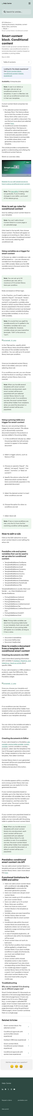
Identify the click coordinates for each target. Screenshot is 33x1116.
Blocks (5, 28)
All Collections (6, 22)
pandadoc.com (22, 1100)
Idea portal (5, 1109)
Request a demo (7, 1100)
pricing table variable (15, 744)
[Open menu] (29, 3)
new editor (14, 191)
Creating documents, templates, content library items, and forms (14, 25)
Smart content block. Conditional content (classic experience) (14, 73)
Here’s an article (15, 663)
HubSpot (16, 661)
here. (12, 123)
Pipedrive (23, 661)
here (6, 873)
